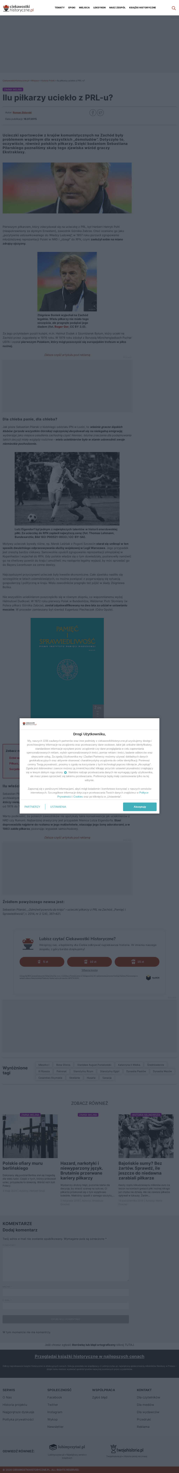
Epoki (71, 7)
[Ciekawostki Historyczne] (21, 7)
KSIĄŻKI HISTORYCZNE (142, 7)
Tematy (60, 7)
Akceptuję (140, 806)
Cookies (78, 796)
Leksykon (99, 7)
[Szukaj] (173, 7)
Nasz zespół (117, 7)
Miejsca (84, 7)
